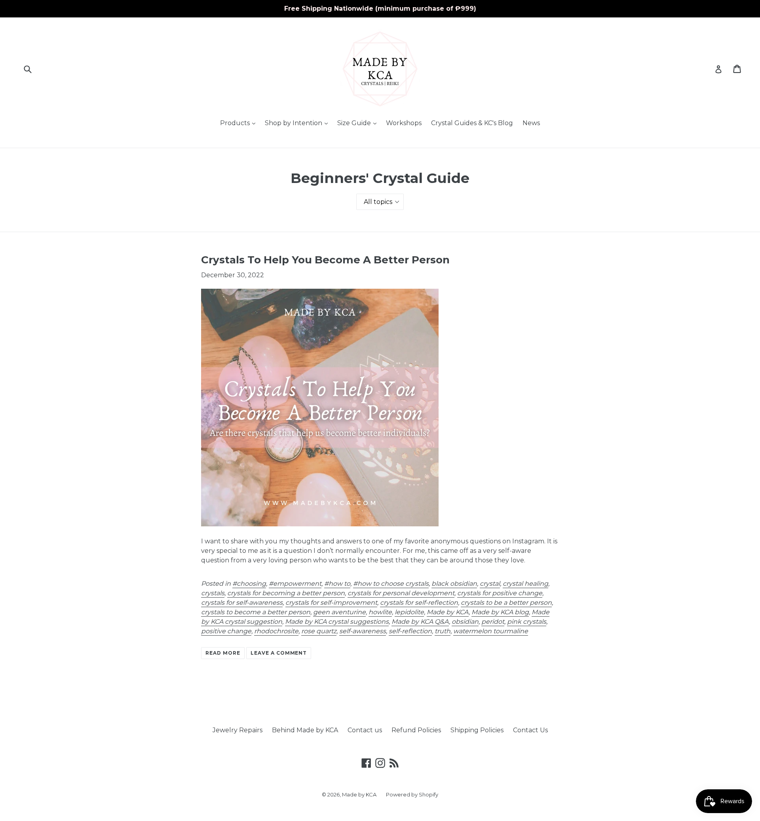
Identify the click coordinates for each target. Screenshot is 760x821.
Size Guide (358, 123)
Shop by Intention (298, 123)
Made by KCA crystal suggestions (337, 621)
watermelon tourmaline (490, 631)
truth (442, 631)
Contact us (365, 730)
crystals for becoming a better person (286, 593)
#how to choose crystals (391, 583)
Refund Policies (416, 730)
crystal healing (525, 583)
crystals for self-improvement (331, 602)
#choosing (249, 583)
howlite (380, 612)
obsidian (465, 621)
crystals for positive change (499, 593)
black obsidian (454, 583)
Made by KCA (448, 612)
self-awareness (362, 631)
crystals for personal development (401, 593)
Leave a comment (279, 653)
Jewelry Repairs (237, 730)
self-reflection (410, 631)
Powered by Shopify (412, 794)
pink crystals (526, 621)
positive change (226, 631)
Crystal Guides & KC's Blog (472, 123)
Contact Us (530, 730)
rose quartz (318, 631)
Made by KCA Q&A (420, 621)
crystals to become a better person (255, 612)
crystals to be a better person (506, 602)
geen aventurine (339, 612)
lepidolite (409, 612)
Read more (222, 653)
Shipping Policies (477, 730)
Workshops (404, 123)
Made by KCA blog (500, 612)
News (531, 123)
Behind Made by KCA (305, 730)
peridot (492, 621)
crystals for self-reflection (419, 602)
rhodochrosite (276, 631)
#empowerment (295, 583)
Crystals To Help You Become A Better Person (325, 259)
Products (239, 123)
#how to (337, 583)
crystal (490, 583)
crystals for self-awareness (242, 602)
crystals (212, 593)
